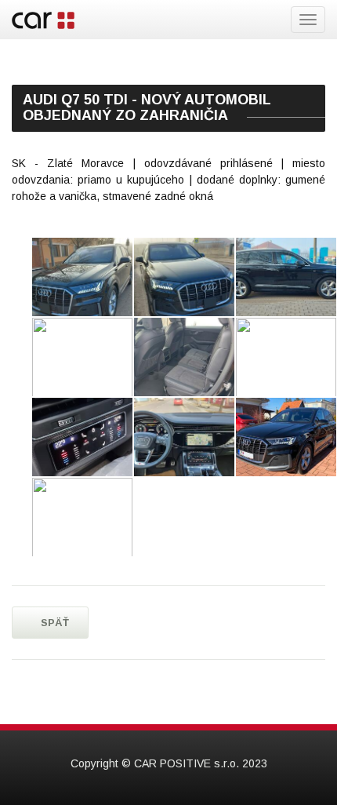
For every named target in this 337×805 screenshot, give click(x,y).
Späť (53, 622)
